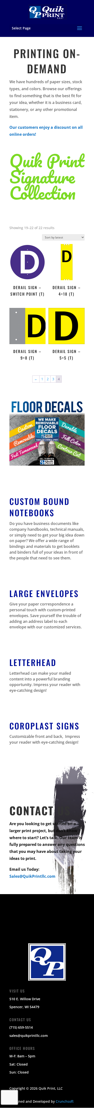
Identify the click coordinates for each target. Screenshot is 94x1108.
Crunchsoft (65, 1101)
